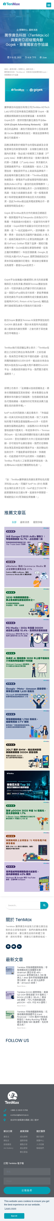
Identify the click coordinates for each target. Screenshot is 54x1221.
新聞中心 (23, 29)
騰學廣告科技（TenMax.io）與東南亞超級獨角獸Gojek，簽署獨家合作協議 (26, 73)
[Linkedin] (19, 946)
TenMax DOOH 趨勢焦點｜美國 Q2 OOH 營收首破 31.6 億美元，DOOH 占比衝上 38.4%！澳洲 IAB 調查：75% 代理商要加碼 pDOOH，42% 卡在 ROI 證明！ (32, 997)
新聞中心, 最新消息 (25, 69)
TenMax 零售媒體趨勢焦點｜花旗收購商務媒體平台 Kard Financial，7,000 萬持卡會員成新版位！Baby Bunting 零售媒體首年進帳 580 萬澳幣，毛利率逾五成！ (32, 1018)
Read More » (21, 986)
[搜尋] (44, 905)
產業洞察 (13, 69)
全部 (14, 522)
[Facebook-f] (8, 946)
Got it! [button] (14, 1216)
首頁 (6, 69)
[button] (48, 5)
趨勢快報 (37, 522)
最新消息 (33, 29)
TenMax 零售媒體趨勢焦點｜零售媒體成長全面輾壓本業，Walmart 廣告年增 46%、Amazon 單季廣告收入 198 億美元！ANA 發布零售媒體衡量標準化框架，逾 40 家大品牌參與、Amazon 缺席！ (32, 975)
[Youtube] (13, 946)
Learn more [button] (10, 1208)
